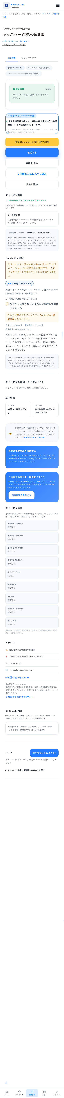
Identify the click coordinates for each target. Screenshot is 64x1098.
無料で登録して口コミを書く (44, 753)
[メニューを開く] (58, 5)
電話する (32, 152)
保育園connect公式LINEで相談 (32, 142)
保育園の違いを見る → (17, 677)
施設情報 (12, 58)
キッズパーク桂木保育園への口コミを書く (26, 770)
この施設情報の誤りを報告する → (19, 697)
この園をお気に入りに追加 (14, 44)
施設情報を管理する (21, 495)
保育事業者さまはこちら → (33, 437)
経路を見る (32, 163)
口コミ (29, 58)
